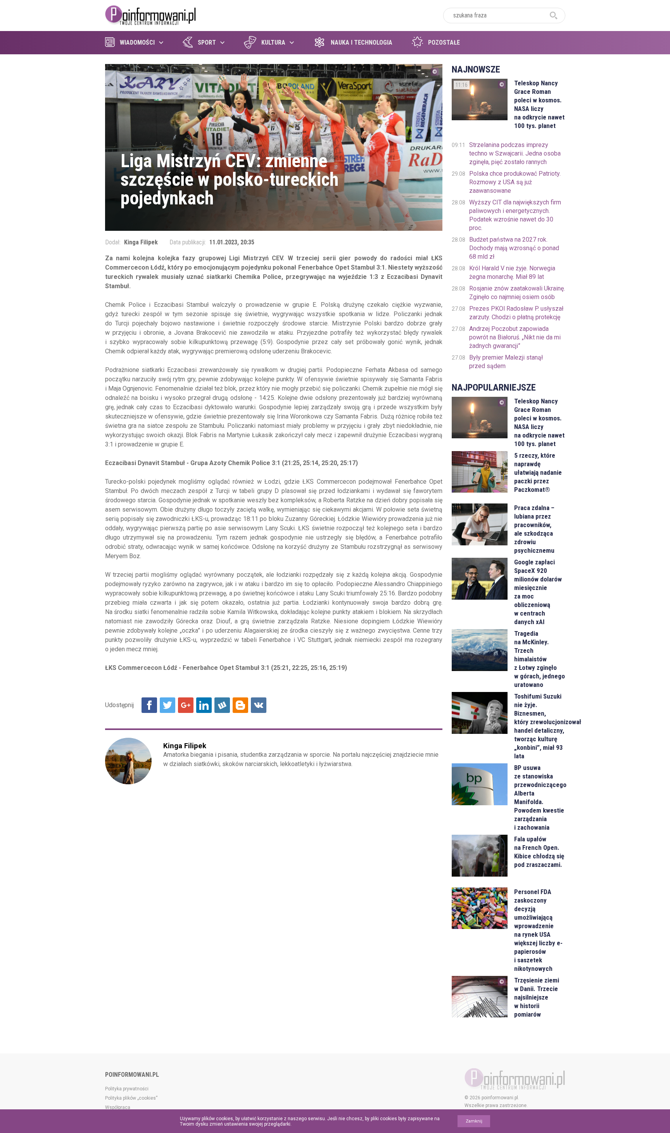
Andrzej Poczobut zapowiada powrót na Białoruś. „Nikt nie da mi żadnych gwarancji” (515, 337)
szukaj (553, 15)
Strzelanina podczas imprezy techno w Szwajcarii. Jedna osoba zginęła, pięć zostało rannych (515, 153)
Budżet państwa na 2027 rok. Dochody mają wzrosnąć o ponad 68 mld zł (514, 248)
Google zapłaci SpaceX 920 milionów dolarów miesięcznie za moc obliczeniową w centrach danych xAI (538, 592)
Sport (207, 42)
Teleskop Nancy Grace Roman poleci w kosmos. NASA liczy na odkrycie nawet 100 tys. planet (539, 104)
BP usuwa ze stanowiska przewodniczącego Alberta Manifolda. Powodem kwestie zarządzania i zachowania (539, 797)
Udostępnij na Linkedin (204, 705)
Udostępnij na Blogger (240, 705)
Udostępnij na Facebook (149, 705)
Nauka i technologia (361, 42)
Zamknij (474, 1121)
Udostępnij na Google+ (185, 705)
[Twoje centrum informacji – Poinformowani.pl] (150, 14)
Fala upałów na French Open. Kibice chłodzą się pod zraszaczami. (539, 851)
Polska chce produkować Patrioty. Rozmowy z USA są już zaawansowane (515, 182)
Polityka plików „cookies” (131, 1098)
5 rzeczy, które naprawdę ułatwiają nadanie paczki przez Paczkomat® (538, 472)
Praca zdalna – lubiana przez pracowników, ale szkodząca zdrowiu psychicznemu (534, 529)
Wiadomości (137, 42)
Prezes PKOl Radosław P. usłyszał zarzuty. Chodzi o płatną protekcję (516, 313)
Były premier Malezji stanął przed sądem (506, 362)
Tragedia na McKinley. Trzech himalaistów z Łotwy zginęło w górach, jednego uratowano (539, 659)
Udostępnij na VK (258, 705)
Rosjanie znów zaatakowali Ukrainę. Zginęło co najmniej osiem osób (517, 293)
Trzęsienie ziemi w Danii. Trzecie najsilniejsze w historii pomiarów (536, 997)
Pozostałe (444, 42)
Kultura (273, 42)
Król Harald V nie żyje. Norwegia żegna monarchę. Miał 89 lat (512, 272)
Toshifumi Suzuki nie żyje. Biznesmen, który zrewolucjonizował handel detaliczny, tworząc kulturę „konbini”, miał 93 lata (539, 726)
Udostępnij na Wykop (222, 705)
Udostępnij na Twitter (167, 705)
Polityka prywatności (127, 1088)
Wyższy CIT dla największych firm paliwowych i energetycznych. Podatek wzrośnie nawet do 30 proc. (515, 215)
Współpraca (117, 1107)
